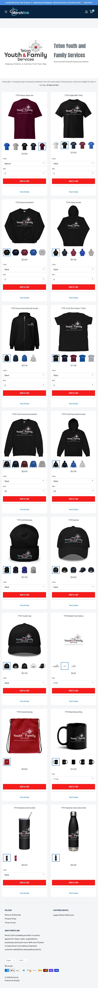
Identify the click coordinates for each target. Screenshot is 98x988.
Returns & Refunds (13, 915)
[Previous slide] (56, 570)
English (8, 960)
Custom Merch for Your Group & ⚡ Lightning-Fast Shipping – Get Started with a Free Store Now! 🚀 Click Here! (49, 2)
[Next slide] (91, 570)
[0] (91, 11)
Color (5, 159)
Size (4, 169)
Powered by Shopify (12, 980)
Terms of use (10, 922)
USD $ (21, 960)
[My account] (86, 11)
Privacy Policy (10, 918)
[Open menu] (6, 12)
